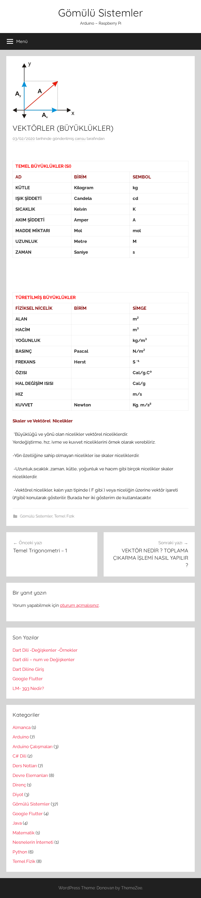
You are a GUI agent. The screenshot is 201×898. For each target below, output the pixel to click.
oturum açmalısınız (79, 605)
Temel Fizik (64, 516)
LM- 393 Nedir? (28, 688)
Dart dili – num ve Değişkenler (44, 659)
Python (20, 852)
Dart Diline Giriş (28, 669)
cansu (80, 138)
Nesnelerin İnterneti (33, 842)
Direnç (19, 784)
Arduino (21, 736)
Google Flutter (28, 678)
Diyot (18, 794)
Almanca (22, 727)
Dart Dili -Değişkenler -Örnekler (45, 650)
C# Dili (19, 756)
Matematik (24, 832)
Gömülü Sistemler (100, 12)
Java (17, 823)
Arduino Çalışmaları (33, 746)
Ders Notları (25, 765)
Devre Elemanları (30, 775)
